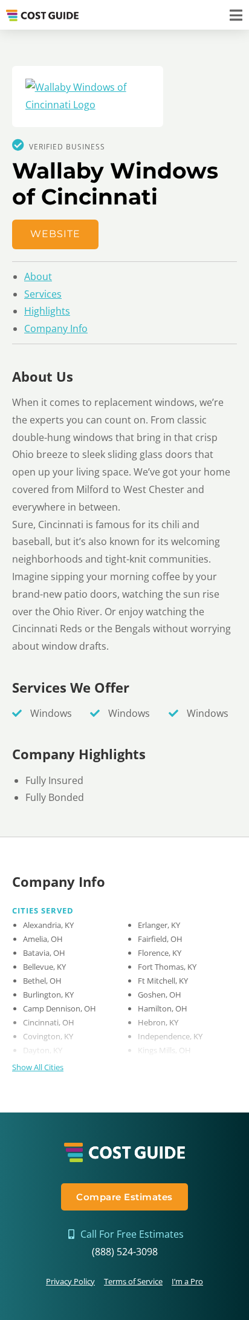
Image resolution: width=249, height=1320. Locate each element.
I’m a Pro (187, 1281)
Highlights (47, 311)
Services (43, 294)
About (38, 276)
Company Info (56, 328)
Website (55, 234)
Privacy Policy (70, 1281)
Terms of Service (133, 1281)
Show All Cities (37, 1067)
